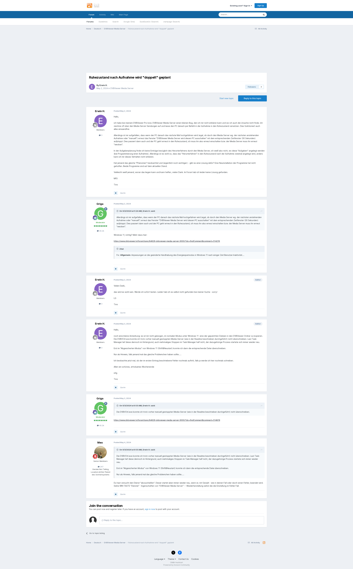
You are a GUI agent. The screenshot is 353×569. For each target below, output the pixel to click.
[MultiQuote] (116, 193)
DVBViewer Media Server (122, 88)
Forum (91, 15)
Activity (102, 15)
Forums (90, 22)
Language (159, 559)
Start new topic (227, 98)
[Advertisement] (176, 53)
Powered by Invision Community (176, 565)
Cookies (195, 559)
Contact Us (183, 559)
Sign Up (260, 5)
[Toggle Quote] (118, 211)
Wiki (112, 15)
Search (116, 22)
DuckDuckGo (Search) (149, 22)
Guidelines (103, 22)
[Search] (264, 14)
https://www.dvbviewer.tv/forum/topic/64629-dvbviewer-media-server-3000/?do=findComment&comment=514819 (167, 420)
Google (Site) (129, 22)
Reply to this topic (252, 98)
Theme (171, 559)
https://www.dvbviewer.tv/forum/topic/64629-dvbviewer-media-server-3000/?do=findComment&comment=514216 (167, 241)
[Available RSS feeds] (264, 543)
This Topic (253, 15)
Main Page (123, 15)
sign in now (150, 509)
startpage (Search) (171, 22)
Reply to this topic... (113, 520)
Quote (122, 193)
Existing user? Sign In (240, 6)
